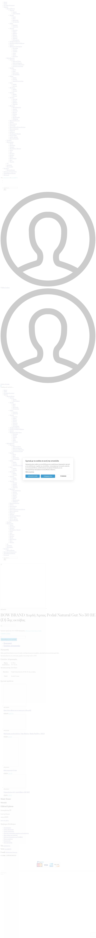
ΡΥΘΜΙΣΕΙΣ (63, 476)
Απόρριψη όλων (48, 476)
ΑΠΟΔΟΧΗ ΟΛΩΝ (32, 476)
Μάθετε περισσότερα (30, 471)
